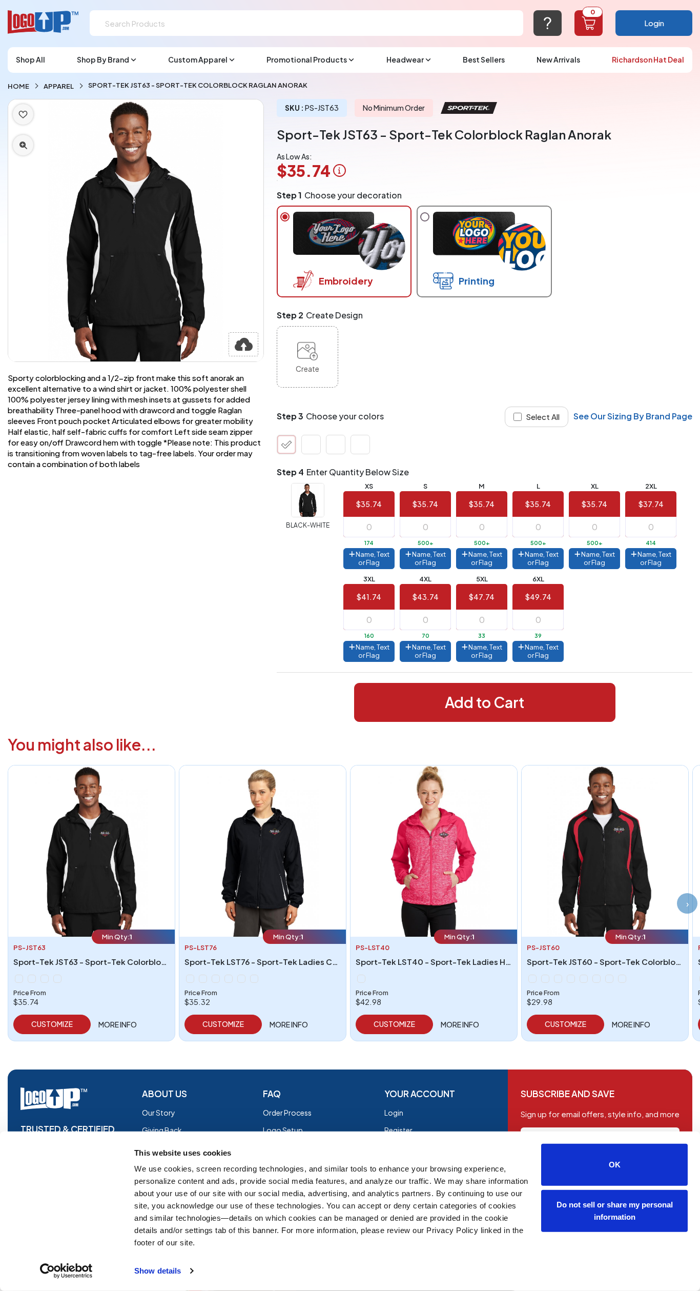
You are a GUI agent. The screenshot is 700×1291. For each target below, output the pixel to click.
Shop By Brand (103, 59)
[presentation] (687, 903)
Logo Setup (283, 1130)
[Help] (547, 23)
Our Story (158, 1112)
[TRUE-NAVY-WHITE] (311, 444)
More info (117, 1024)
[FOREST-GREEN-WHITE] (203, 979)
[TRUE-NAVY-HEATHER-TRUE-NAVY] (361, 979)
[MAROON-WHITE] (216, 979)
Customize (52, 1023)
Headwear (405, 59)
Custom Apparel (198, 59)
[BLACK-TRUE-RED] (532, 979)
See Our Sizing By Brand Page (632, 416)
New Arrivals (558, 59)
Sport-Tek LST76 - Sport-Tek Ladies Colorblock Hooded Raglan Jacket (321, 961)
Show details (157, 1270)
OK (615, 1164)
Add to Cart (484, 702)
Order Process (287, 1112)
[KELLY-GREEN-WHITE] (360, 444)
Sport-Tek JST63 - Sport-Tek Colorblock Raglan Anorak (120, 961)
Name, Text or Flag (372, 558)
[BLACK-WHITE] (286, 444)
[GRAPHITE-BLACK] (571, 979)
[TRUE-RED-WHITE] (241, 979)
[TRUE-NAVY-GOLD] (596, 979)
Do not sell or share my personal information (615, 1210)
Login (654, 23)
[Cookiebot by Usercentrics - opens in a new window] (66, 1271)
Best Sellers (484, 59)
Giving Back (162, 1130)
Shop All (30, 59)
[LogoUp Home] (43, 22)
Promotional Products (306, 59)
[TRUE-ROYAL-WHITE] (335, 444)
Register (398, 1130)
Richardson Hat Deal (648, 59)
